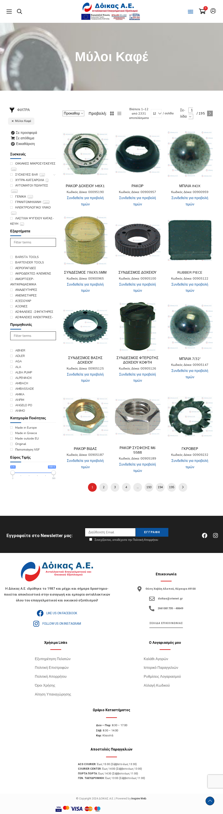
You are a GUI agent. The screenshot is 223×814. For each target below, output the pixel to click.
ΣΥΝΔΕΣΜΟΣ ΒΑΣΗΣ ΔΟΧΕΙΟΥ (85, 360)
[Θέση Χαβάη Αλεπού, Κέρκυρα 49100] (139, 589)
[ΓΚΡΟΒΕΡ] (190, 416)
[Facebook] (204, 535)
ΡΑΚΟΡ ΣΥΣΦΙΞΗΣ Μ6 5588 (138, 450)
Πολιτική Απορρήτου (51, 676)
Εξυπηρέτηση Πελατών (53, 659)
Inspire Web (138, 798)
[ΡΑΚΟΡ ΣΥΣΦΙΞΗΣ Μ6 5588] (137, 416)
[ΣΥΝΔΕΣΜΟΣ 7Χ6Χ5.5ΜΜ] (85, 240)
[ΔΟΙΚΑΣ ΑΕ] (111, 7)
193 (149, 487)
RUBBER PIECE (189, 272)
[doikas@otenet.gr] (152, 598)
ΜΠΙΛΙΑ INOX (189, 186)
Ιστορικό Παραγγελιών (161, 667)
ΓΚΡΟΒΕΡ (190, 448)
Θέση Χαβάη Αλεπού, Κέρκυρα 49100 (170, 588)
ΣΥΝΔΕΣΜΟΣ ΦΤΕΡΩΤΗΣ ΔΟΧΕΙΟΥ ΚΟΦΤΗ (138, 360)
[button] (101, 135)
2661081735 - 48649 (170, 608)
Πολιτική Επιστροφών (52, 667)
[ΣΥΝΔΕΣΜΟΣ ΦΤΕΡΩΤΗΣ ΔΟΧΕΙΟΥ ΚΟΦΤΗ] (137, 326)
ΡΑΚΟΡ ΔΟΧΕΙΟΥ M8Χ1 (85, 186)
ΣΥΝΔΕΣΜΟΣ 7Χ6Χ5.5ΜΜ (85, 272)
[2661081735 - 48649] (151, 608)
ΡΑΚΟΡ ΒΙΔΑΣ (85, 448)
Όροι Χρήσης (45, 685)
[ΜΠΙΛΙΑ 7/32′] (190, 326)
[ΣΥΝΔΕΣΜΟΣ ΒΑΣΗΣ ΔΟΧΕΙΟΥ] (85, 326)
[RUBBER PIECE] (190, 240)
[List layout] (118, 113)
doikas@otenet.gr (170, 598)
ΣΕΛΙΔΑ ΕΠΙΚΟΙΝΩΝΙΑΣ (166, 623)
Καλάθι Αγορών (156, 659)
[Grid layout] (112, 113)
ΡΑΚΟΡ (138, 186)
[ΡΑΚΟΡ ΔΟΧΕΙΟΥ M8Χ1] (85, 153)
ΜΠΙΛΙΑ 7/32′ (190, 358)
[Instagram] (215, 535)
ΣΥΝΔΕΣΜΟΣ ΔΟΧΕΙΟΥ (137, 272)
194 (160, 487)
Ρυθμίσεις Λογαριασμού (162, 676)
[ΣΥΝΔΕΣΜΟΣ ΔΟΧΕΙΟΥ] (137, 240)
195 (171, 487)
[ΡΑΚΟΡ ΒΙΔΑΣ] (85, 416)
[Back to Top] (210, 801)
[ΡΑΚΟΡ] (137, 153)
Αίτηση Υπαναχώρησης (53, 694)
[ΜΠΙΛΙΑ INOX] (190, 153)
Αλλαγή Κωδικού (157, 685)
